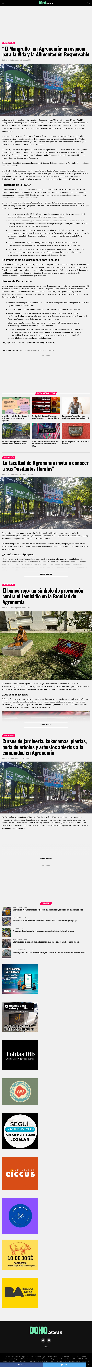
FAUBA (51, 350)
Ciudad (34, 350)
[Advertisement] (46, 25)
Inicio (46, 1346)
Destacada (43, 350)
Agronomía (25, 350)
